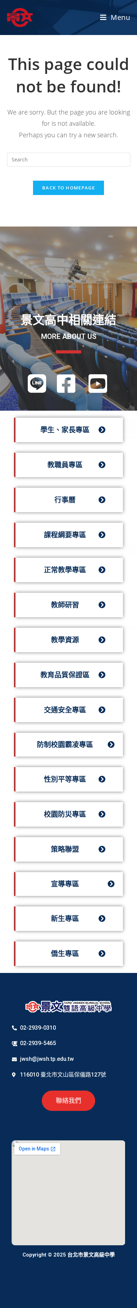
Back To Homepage (68, 188)
